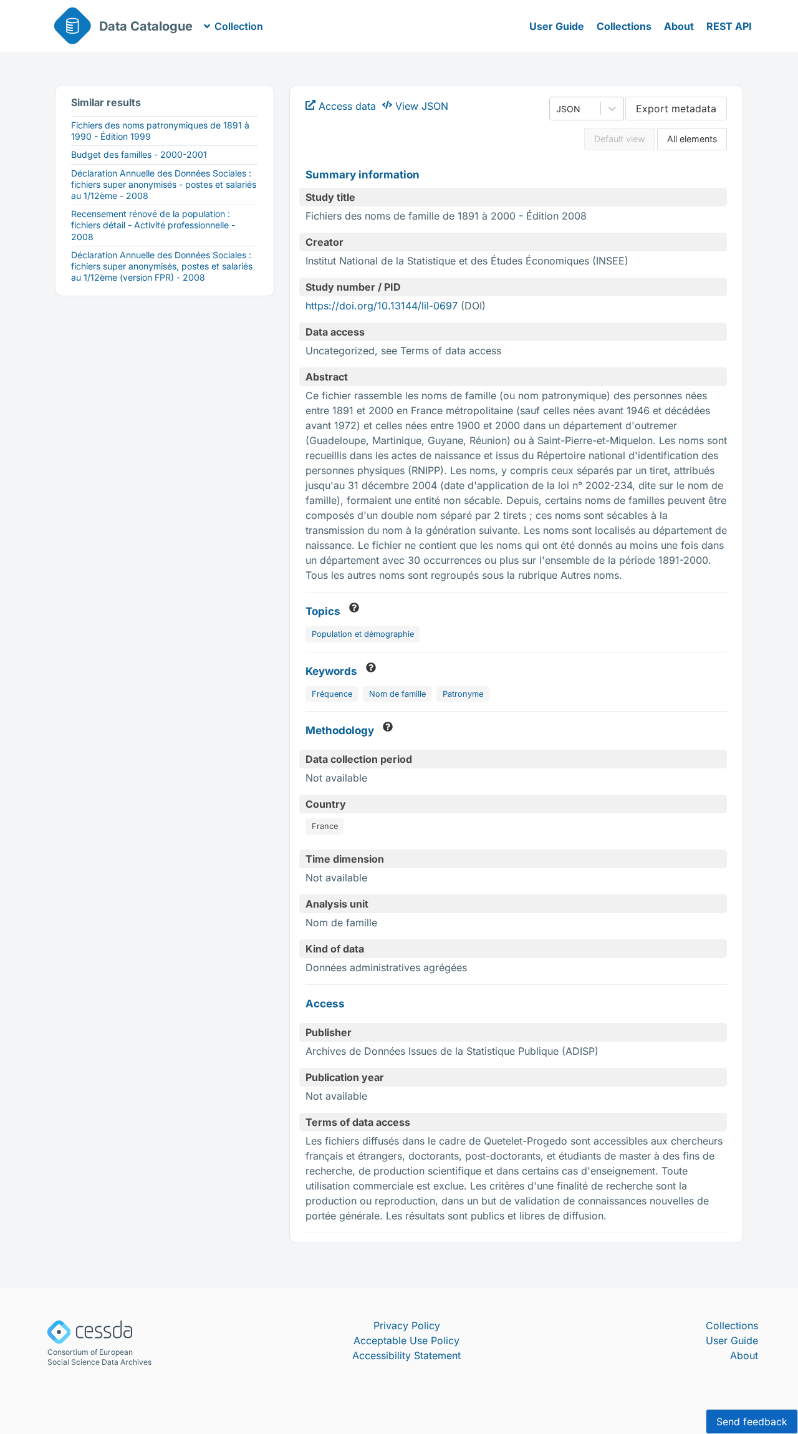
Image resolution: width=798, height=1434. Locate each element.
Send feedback (751, 1421)
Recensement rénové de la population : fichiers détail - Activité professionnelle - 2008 (153, 224)
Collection (238, 26)
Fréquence (332, 694)
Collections (624, 26)
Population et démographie (363, 634)
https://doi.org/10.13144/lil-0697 (381, 305)
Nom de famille (397, 694)
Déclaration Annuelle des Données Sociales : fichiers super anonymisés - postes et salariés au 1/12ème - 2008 (163, 184)
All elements (692, 138)
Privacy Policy (406, 1325)
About (679, 26)
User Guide (556, 26)
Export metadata (676, 108)
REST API (729, 26)
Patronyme (463, 694)
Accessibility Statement (406, 1355)
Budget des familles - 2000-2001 (139, 154)
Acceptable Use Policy (406, 1340)
